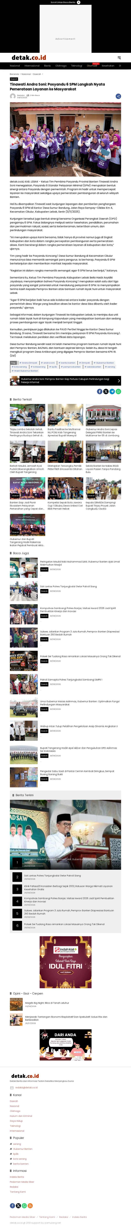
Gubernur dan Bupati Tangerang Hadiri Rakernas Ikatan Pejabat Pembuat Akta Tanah (26, 542)
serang (111, 366)
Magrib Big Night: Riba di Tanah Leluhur (47, 1003)
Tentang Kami (18, 1191)
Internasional (17, 1130)
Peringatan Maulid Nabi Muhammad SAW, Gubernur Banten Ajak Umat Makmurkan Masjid (80, 563)
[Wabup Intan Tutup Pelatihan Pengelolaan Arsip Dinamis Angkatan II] (24, 731)
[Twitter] (106, 391)
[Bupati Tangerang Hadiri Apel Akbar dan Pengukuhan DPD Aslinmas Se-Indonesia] (24, 754)
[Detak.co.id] (29, 57)
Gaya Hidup (16, 1121)
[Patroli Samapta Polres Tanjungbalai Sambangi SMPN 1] (24, 684)
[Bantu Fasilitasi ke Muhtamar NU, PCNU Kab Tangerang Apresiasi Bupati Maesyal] (65, 415)
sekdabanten (94, 366)
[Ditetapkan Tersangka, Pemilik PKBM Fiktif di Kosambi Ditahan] (65, 452)
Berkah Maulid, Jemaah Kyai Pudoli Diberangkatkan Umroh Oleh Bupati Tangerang (27, 469)
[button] (119, 57)
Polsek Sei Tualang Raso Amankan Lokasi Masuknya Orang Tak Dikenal (80, 656)
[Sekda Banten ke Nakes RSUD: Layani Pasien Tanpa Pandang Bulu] (103, 452)
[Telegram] (112, 391)
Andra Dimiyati (29, 362)
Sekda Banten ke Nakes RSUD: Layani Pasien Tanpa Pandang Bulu (103, 469)
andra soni (49, 362)
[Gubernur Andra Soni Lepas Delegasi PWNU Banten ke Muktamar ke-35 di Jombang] (103, 415)
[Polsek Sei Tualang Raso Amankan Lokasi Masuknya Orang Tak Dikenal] (24, 661)
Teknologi (15, 1126)
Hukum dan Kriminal (21, 1116)
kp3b (54, 366)
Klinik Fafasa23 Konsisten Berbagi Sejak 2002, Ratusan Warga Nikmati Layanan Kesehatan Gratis (68, 888)
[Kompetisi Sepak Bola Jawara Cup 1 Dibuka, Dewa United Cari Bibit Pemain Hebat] (65, 488)
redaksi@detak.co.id (26, 1087)
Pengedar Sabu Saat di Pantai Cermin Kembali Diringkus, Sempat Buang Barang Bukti (77, 773)
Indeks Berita (17, 1177)
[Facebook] (99, 391)
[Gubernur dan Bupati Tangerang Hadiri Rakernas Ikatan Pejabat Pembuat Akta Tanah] (27, 525)
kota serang (20, 366)
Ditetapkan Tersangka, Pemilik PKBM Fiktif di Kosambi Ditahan (65, 467)
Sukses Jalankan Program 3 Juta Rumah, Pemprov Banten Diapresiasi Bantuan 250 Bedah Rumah (79, 633)
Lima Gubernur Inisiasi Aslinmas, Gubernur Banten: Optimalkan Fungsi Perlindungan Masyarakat (79, 703)
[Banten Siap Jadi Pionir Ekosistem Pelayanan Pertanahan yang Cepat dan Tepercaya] (27, 488)
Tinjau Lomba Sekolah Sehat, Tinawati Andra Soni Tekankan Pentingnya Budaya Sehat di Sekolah (27, 432)
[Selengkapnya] (65, 1076)
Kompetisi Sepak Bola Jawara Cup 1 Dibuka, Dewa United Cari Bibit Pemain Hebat (65, 505)
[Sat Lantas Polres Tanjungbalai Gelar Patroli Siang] (24, 591)
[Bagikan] (118, 96)
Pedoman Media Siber (22, 1182)
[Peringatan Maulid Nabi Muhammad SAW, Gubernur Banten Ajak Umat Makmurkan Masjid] (24, 568)
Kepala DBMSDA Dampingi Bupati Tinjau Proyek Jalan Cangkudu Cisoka (101, 505)
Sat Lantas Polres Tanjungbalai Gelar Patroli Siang (68, 586)
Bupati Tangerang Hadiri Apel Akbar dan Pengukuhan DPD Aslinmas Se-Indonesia (78, 749)
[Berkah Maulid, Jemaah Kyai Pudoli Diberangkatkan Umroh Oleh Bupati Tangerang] (27, 452)
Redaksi (21, 95)
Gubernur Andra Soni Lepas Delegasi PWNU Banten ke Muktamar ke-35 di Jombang (102, 432)
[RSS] (30, 1205)
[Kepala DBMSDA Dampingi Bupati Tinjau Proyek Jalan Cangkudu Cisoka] (103, 488)
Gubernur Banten (105, 362)
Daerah (14, 79)
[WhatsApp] (118, 391)
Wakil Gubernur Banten (26, 370)
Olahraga (15, 1111)
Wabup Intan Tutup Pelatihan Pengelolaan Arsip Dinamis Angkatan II (79, 726)
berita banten (68, 362)
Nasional (14, 1106)
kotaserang (39, 366)
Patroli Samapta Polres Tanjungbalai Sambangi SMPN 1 (71, 679)
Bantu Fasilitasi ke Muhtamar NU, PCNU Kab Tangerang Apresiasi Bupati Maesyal (64, 432)
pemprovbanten (72, 366)
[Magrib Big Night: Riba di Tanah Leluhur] (16, 1004)
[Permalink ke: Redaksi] (13, 96)
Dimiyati (86, 362)
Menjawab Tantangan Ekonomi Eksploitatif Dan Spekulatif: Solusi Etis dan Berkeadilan (66, 1018)
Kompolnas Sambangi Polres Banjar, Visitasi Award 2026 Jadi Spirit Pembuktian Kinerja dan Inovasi (78, 610)
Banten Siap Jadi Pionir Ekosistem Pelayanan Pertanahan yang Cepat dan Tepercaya (26, 506)
